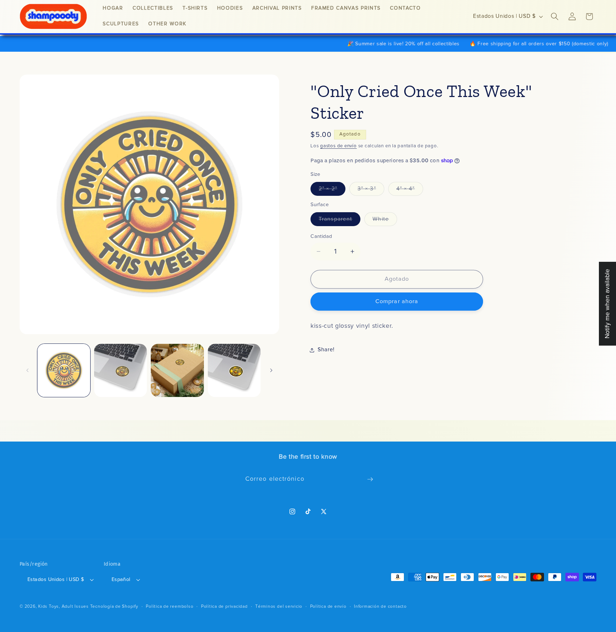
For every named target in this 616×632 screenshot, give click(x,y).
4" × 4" (409, 191)
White (385, 221)
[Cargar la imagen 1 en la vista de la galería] (63, 370)
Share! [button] (326, 349)
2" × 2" (332, 191)
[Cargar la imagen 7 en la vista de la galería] (120, 370)
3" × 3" (371, 191)
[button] (554, 16)
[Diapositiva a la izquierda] (27, 370)
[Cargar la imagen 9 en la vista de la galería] (234, 370)
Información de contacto (380, 606)
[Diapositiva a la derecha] (271, 370)
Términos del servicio (278, 606)
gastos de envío (338, 146)
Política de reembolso (169, 606)
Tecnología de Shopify (114, 606)
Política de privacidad (224, 606)
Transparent (339, 221)
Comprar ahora (396, 302)
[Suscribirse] (370, 479)
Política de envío (328, 606)
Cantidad (321, 236)
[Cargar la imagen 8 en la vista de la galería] (177, 370)
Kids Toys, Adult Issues (63, 606)
